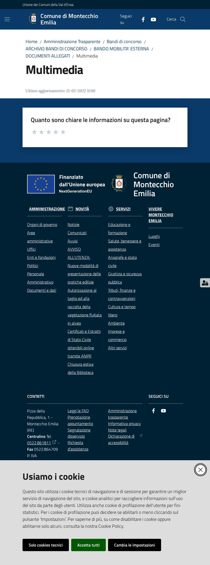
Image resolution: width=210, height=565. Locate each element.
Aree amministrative (40, 237)
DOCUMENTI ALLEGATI (48, 55)
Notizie (73, 224)
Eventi (154, 244)
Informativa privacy (124, 423)
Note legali (117, 430)
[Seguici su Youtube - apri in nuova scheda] (151, 19)
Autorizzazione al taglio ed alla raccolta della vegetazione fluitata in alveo (85, 306)
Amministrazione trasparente (122, 414)
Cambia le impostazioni (134, 545)
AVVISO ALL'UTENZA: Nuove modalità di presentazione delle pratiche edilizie (84, 265)
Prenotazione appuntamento (80, 420)
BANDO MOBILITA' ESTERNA (121, 48)
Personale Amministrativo (40, 278)
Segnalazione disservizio (79, 433)
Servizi (123, 209)
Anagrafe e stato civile (122, 261)
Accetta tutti (88, 545)
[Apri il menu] (7, 19)
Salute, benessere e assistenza (124, 245)
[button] (182, 19)
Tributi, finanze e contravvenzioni (121, 294)
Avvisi (73, 241)
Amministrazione (47, 209)
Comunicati (77, 233)
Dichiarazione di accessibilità (121, 439)
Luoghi (154, 236)
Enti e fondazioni (41, 257)
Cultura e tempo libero (121, 311)
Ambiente (116, 323)
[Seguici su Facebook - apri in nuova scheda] (141, 19)
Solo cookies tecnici (46, 545)
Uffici (31, 249)
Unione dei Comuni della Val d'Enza (48, 4)
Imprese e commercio (117, 335)
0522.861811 (39, 443)
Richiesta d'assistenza (78, 445)
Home (31, 41)
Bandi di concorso (124, 41)
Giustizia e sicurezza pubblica (125, 278)
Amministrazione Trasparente (72, 41)
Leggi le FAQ (78, 411)
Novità (82, 209)
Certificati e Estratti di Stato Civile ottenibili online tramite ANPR (84, 343)
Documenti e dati (41, 290)
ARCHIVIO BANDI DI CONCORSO (56, 48)
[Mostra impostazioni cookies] (205, 282)
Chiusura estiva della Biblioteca (80, 368)
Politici (32, 265)
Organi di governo (42, 224)
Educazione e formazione (119, 228)
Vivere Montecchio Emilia (161, 215)
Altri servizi (117, 348)
